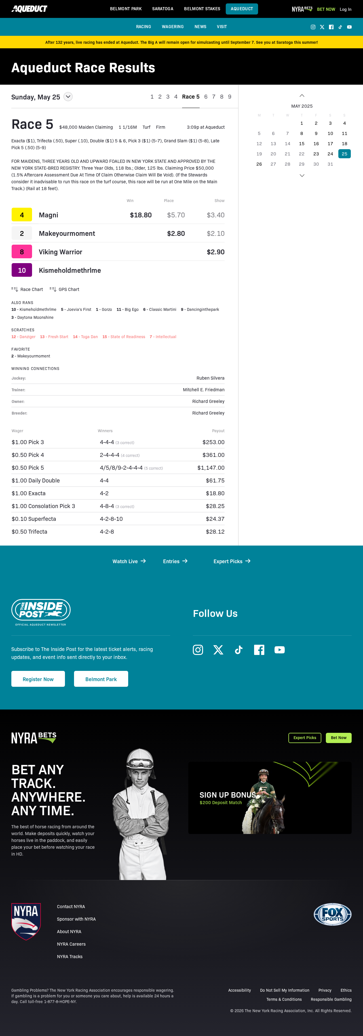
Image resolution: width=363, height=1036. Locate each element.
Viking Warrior (60, 251)
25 (344, 154)
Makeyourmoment (67, 233)
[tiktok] (340, 27)
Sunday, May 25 (35, 96)
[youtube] (349, 27)
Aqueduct (242, 8)
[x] (322, 27)
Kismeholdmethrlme (70, 269)
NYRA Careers (71, 944)
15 (302, 143)
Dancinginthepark (203, 309)
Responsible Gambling (331, 999)
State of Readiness (128, 336)
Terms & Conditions (284, 999)
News (200, 26)
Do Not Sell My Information (284, 990)
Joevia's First (79, 309)
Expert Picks (305, 737)
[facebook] (331, 27)
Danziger (27, 336)
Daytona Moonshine (35, 317)
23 (316, 154)
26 (259, 164)
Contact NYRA (71, 906)
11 (344, 133)
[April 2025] (302, 95)
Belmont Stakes (202, 8)
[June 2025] (302, 175)
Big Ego (132, 309)
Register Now (38, 678)
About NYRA (69, 931)
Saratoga (162, 8)
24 (330, 154)
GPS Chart (69, 289)
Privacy (325, 990)
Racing (143, 26)
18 (344, 143)
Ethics (346, 990)
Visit (222, 26)
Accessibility (239, 990)
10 (330, 133)
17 (330, 143)
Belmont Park (126, 8)
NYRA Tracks (70, 956)
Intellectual (166, 336)
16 (316, 143)
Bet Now (326, 9)
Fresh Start (58, 336)
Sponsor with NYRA (76, 919)
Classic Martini (162, 309)
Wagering (173, 26)
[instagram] (313, 27)
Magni (48, 214)
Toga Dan (89, 336)
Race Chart (31, 289)
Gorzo (107, 309)
